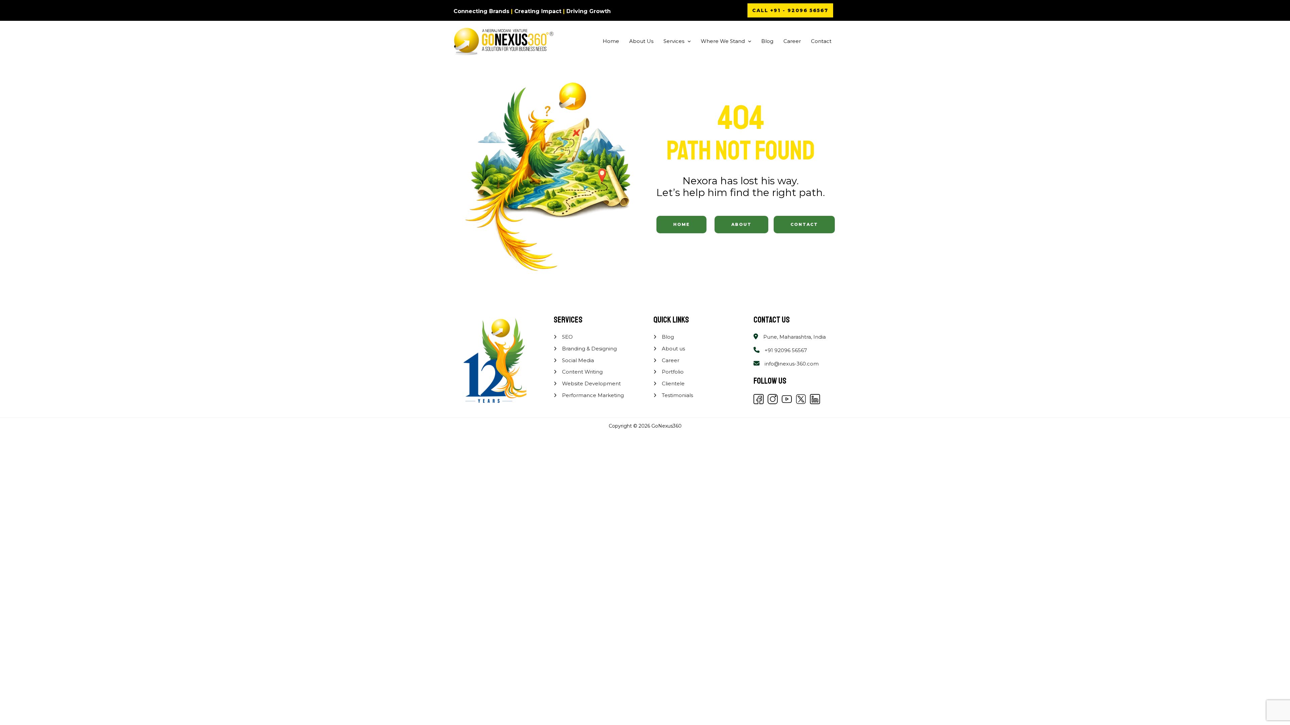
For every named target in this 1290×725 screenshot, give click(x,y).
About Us (641, 41)
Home (611, 41)
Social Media (577, 360)
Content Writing (582, 372)
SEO (567, 337)
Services (673, 41)
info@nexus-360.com (792, 363)
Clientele (672, 383)
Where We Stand (723, 41)
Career (792, 41)
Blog (767, 41)
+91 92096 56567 (786, 350)
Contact (821, 41)
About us (672, 348)
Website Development (591, 383)
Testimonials (676, 395)
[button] (790, 10)
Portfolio (672, 372)
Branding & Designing (589, 348)
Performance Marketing (592, 395)
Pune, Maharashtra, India (794, 337)
